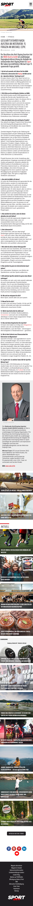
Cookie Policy (16, 874)
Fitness (11, 37)
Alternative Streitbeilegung (16, 883)
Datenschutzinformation (16, 870)
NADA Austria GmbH (10, 57)
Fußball (21, 370)
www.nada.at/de (10, 465)
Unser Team (16, 886)
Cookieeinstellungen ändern (16, 872)
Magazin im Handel (16, 867)
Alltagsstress (27, 325)
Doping (20, 73)
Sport (29, 61)
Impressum (16, 888)
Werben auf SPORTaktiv (16, 877)
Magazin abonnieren (16, 865)
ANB (16, 881)
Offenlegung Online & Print (16, 879)
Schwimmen (5, 315)
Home (3, 37)
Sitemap (16, 890)
